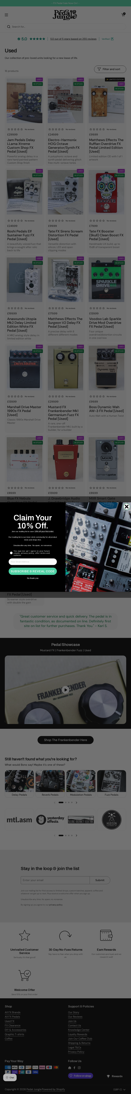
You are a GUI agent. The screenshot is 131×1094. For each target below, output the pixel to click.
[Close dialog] (126, 506)
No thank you (32, 578)
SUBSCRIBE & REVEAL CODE (33, 571)
